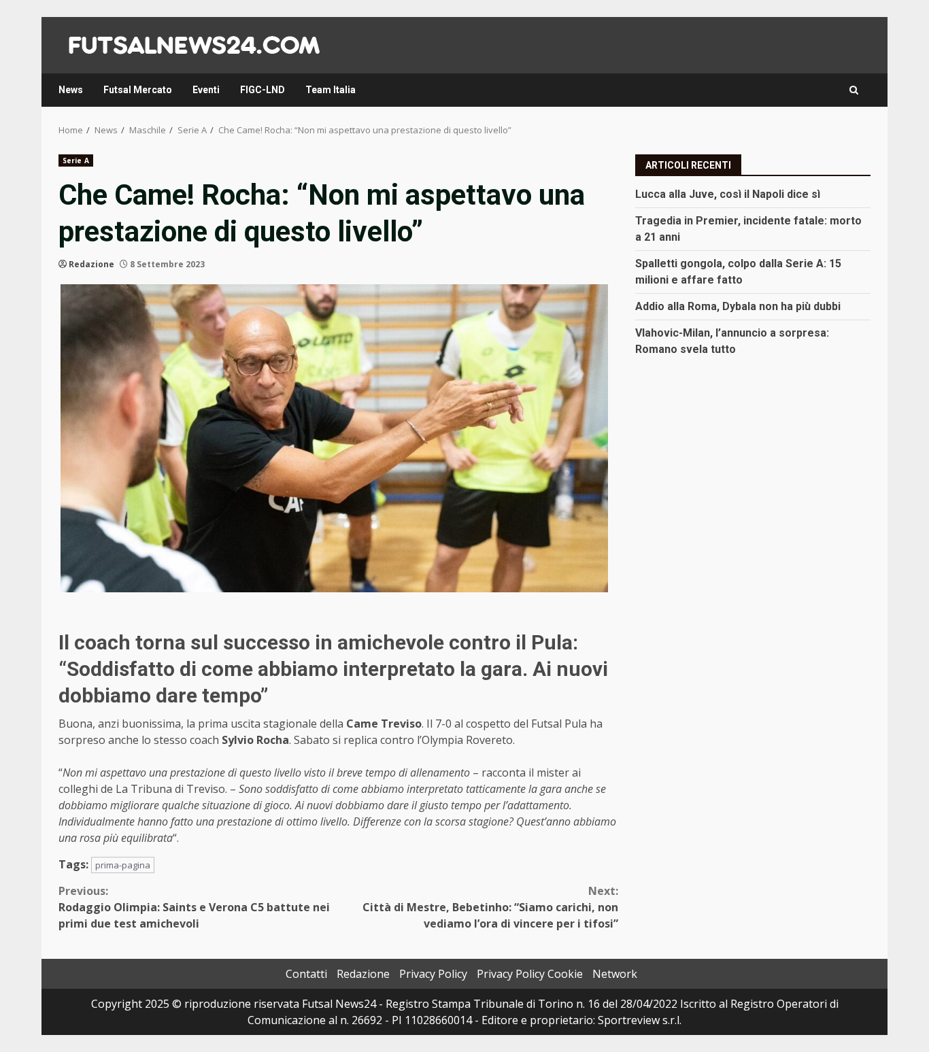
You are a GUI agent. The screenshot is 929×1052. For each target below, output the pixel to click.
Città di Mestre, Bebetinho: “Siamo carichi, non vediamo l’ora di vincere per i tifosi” (490, 907)
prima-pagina (122, 865)
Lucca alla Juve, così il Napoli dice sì (727, 193)
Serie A (76, 160)
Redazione (91, 264)
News (70, 89)
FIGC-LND (262, 89)
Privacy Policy (433, 973)
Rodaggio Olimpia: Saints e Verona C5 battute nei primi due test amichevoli (194, 907)
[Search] (853, 90)
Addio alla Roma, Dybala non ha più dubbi (738, 305)
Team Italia (330, 89)
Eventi (206, 89)
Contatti (306, 973)
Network (614, 973)
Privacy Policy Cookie (530, 973)
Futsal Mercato (137, 89)
